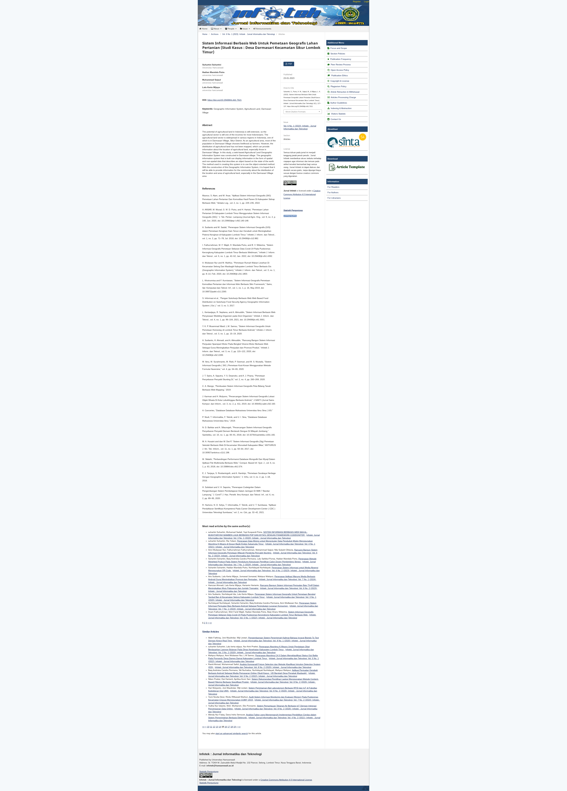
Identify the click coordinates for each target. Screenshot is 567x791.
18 (231, 727)
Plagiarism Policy (338, 86)
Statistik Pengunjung (208, 771)
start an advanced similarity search (231, 733)
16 (226, 727)
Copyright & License (339, 81)
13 (217, 727)
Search (363, 28)
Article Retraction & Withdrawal (345, 92)
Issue (245, 28)
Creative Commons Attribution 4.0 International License (302, 194)
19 (234, 727)
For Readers (333, 187)
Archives (215, 34)
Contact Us (336, 119)
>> (210, 623)
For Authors (333, 192)
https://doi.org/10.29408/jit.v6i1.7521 (224, 100)
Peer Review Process (341, 64)
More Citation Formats (296, 111)
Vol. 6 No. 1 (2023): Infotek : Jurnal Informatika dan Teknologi (248, 34)
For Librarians (334, 198)
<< (203, 727)
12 (214, 727)
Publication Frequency (340, 59)
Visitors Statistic (338, 114)
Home (204, 28)
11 (211, 727)
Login (366, 1)
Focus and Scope (338, 48)
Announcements (263, 28)
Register (357, 1)
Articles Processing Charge (343, 97)
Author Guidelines (338, 103)
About (216, 28)
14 (220, 727)
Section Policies (337, 53)
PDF (290, 64)
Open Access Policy (340, 70)
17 (229, 727)
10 (208, 727)
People (231, 28)
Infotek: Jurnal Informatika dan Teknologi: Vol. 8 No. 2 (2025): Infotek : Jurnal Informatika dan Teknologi (263, 667)
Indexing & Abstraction (341, 108)
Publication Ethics (339, 75)
